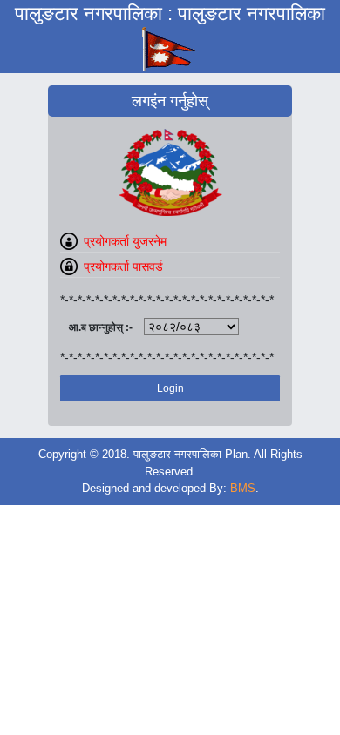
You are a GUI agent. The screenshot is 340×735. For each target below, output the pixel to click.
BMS (242, 488)
